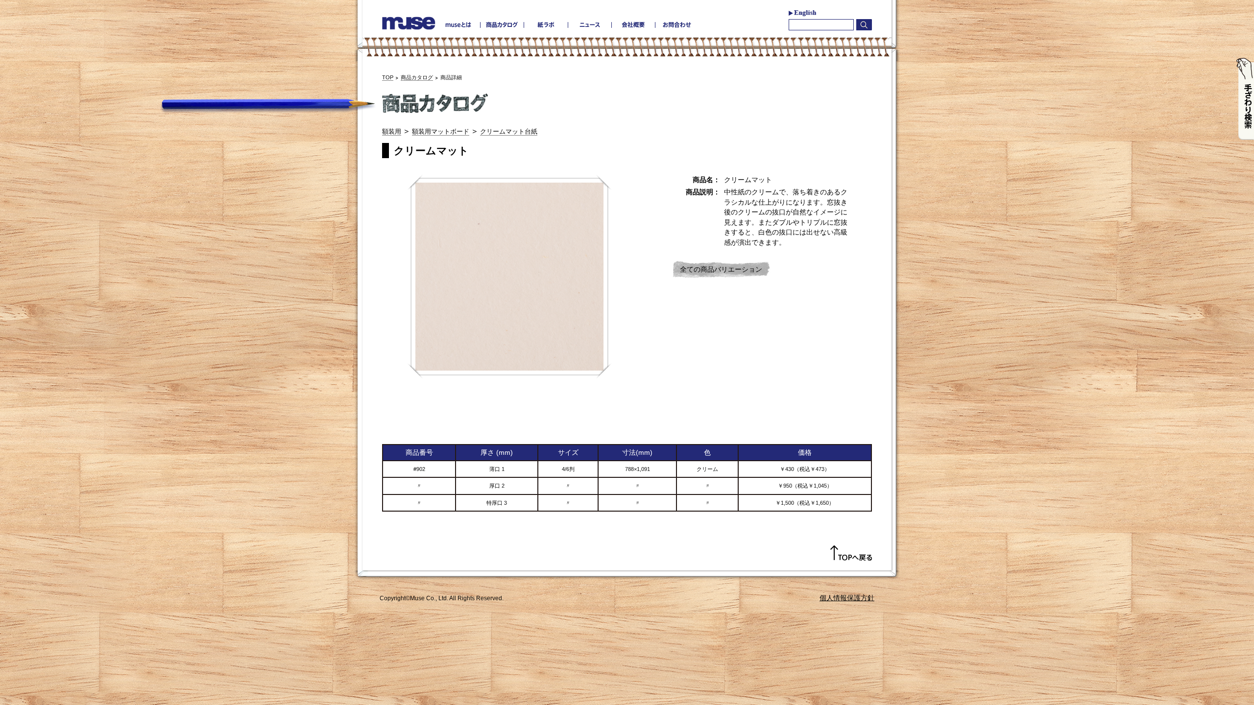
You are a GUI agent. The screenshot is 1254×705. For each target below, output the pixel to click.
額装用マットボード (440, 131)
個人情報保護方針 (847, 598)
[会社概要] (633, 25)
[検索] (864, 24)
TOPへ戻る (851, 553)
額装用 (391, 131)
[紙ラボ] (546, 25)
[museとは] (459, 25)
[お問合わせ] (677, 25)
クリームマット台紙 (508, 131)
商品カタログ (417, 77)
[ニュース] (589, 25)
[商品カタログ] (502, 25)
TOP (387, 77)
